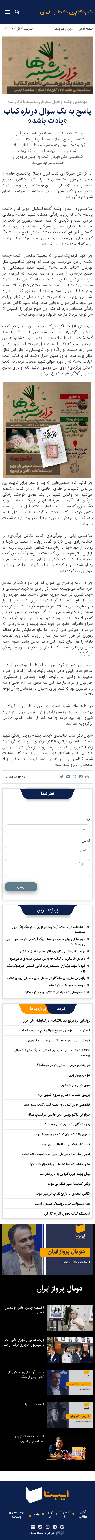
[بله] (40, 1527)
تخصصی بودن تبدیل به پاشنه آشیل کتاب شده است (57, 1104)
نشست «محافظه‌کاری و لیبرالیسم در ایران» (29, 1439)
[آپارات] (62, 1527)
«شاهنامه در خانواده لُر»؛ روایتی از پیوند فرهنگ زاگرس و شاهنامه (48, 929)
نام (88, 820)
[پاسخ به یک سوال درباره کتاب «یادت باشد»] (47, 63)
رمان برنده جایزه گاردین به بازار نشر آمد (65, 1174)
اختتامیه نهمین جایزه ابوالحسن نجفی (24, 1310)
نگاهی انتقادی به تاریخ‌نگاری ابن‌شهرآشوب (62, 1193)
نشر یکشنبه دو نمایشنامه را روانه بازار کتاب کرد (59, 1164)
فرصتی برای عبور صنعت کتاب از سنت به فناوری (59, 1040)
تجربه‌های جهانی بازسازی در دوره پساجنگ (63, 1065)
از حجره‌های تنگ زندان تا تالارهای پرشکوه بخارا (55, 992)
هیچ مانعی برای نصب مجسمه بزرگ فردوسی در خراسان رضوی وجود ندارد (45, 941)
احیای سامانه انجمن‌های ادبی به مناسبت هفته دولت (56, 1154)
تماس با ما (65, 1514)
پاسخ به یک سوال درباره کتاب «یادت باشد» (47, 116)
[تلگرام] (55, 1527)
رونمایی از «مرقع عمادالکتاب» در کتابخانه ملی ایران (56, 1020)
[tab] (60, 1009)
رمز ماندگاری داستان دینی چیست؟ (67, 1124)
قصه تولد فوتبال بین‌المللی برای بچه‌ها (65, 1144)
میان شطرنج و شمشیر (75, 1085)
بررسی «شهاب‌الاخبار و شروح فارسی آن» (64, 1095)
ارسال (21, 886)
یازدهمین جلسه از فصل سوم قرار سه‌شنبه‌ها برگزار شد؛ (47, 102)
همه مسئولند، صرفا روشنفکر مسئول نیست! (62, 1203)
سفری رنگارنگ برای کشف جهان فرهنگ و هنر (61, 1134)
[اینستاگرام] (47, 1527)
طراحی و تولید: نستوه (41, 1533)
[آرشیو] (33, 1527)
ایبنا (66, 16)
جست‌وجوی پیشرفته (16, 1514)
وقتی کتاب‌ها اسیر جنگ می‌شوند (69, 1184)
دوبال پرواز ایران (79, 1075)
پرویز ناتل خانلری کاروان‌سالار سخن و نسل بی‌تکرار (52, 951)
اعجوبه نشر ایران (33, 1404)
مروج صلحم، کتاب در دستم (67, 985)
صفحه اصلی (86, 28)
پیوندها (37, 1514)
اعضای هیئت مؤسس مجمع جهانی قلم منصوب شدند (55, 1030)
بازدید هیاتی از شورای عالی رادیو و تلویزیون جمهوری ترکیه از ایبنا (24, 1342)
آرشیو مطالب (83, 1514)
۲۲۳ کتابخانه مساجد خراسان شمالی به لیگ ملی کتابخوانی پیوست (52, 1053)
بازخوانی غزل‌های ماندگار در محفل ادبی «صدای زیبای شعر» (46, 978)
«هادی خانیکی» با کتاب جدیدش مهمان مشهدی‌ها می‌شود (47, 958)
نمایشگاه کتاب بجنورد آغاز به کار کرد (67, 1213)
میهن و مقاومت (64, 28)
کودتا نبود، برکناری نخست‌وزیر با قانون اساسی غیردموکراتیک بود (46, 968)
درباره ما (50, 1514)
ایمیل (86, 841)
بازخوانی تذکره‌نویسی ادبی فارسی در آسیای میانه (59, 1114)
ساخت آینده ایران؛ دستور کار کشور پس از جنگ (26, 1374)
